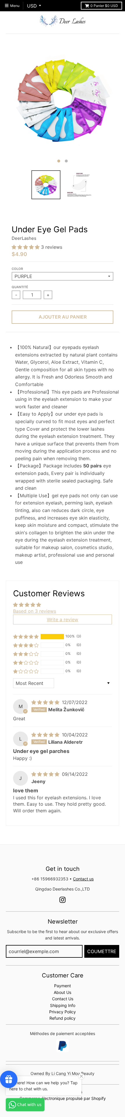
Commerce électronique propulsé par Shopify (62, 1098)
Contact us (83, 878)
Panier (104, 5)
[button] (26, 247)
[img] (46, 702)
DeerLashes (24, 238)
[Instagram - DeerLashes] (62, 899)
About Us (62, 992)
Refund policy (62, 1018)
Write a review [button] (62, 619)
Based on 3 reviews (34, 611)
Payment (62, 985)
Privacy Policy (62, 1011)
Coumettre (101, 951)
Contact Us (62, 998)
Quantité (20, 287)
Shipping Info (62, 1005)
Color (17, 269)
